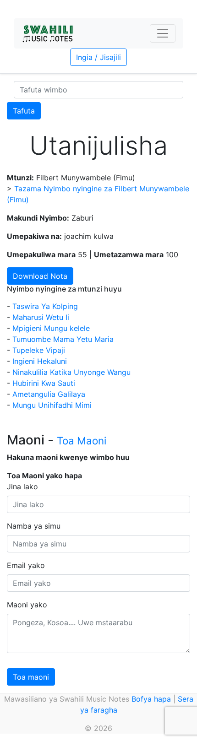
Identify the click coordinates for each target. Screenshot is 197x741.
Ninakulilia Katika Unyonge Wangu (71, 372)
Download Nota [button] (40, 276)
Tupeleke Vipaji (38, 350)
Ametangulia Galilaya (48, 394)
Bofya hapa (151, 698)
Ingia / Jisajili (98, 57)
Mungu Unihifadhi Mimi (52, 405)
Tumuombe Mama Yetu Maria (63, 339)
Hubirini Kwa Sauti (43, 383)
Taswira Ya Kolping (45, 306)
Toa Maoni (81, 440)
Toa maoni (31, 677)
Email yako (26, 565)
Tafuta (24, 110)
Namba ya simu (33, 525)
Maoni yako (27, 604)
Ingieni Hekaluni (39, 361)
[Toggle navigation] (162, 33)
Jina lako (22, 486)
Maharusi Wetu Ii (40, 317)
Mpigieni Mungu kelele (51, 328)
